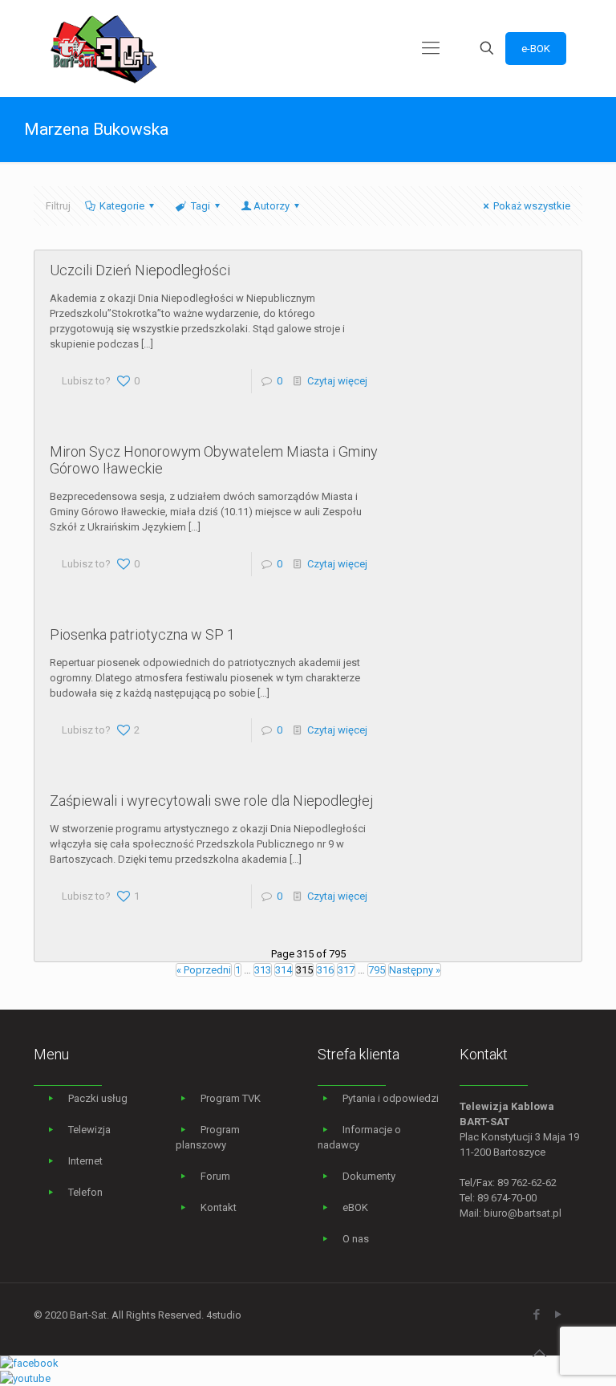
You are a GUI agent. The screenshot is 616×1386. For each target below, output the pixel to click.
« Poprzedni (203, 970)
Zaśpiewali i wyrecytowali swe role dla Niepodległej (212, 800)
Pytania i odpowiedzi (390, 1098)
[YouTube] (557, 1314)
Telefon (85, 1192)
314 (283, 970)
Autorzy (271, 206)
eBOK (355, 1207)
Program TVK (231, 1098)
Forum (215, 1176)
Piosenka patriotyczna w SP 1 (142, 634)
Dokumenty (368, 1176)
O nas (355, 1239)
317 (346, 970)
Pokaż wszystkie (531, 206)
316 (325, 970)
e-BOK (535, 49)
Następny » (414, 970)
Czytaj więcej (337, 381)
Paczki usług (98, 1098)
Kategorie (121, 206)
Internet (85, 1161)
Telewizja (89, 1130)
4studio (223, 1315)
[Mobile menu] (430, 48)
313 (262, 970)
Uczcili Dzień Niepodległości (140, 270)
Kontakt (219, 1207)
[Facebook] (536, 1314)
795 (376, 970)
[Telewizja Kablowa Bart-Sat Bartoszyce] (104, 48)
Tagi (200, 206)
